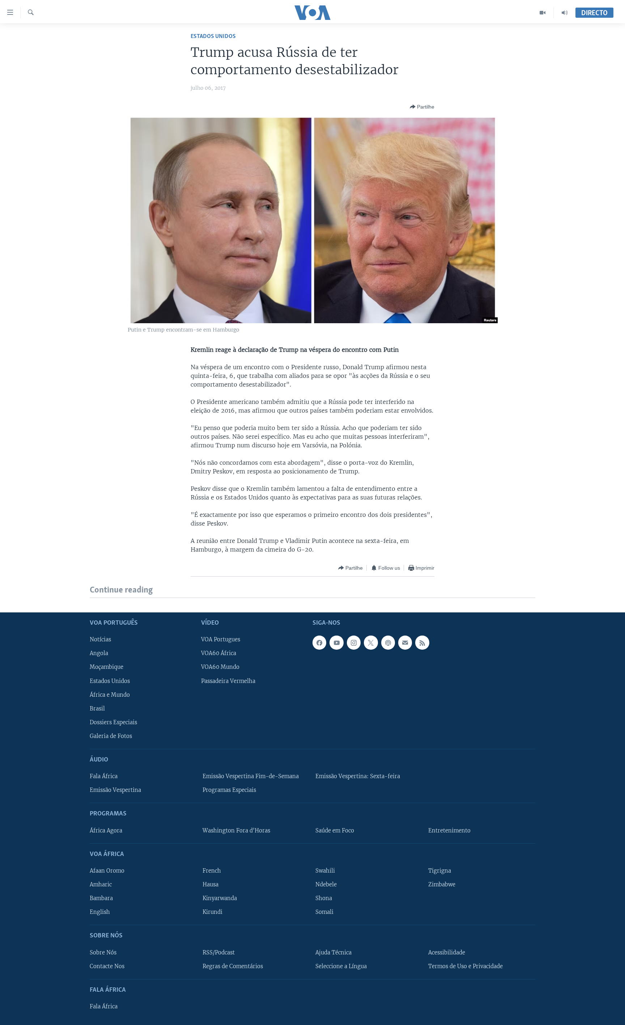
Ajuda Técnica (333, 952)
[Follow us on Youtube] (336, 642)
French (212, 871)
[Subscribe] (405, 642)
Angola (99, 653)
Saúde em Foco (334, 830)
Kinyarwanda (220, 898)
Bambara (101, 898)
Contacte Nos (107, 966)
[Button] (422, 106)
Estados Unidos (213, 36)
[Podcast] (388, 642)
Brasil (97, 708)
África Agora (106, 830)
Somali (324, 912)
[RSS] (422, 642)
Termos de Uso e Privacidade (465, 966)
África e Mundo (110, 694)
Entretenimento (449, 830)
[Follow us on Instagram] (354, 642)
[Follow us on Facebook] (319, 642)
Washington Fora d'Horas (236, 830)
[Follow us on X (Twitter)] (371, 642)
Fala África (104, 776)
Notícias (100, 639)
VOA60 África (218, 653)
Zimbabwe (441, 884)
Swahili (325, 871)
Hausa (210, 884)
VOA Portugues (220, 639)
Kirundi (212, 912)
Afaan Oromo (107, 871)
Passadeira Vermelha (228, 681)
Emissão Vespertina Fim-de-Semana (251, 776)
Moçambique (106, 667)
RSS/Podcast (219, 952)
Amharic (101, 884)
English (100, 912)
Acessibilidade (446, 952)
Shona (323, 898)
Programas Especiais (229, 790)
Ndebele (326, 884)
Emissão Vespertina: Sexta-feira (357, 776)
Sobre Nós (103, 952)
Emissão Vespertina (115, 790)
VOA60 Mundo (220, 667)
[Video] (543, 12)
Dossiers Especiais (113, 722)
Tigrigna (439, 871)
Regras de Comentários (233, 966)
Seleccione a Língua (341, 966)
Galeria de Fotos (111, 736)
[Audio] (564, 12)
